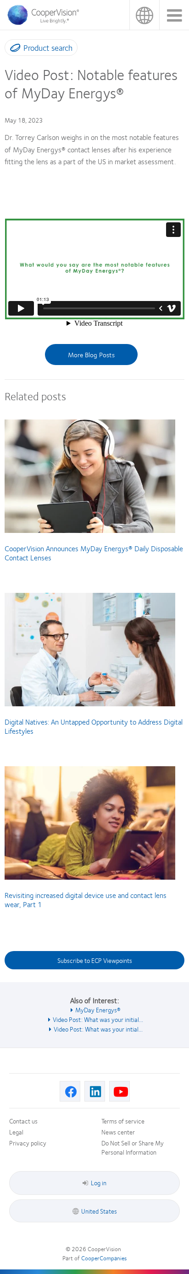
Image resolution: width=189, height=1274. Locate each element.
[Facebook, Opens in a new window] (70, 1091)
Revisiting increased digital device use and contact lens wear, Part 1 (86, 899)
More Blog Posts (91, 354)
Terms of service (123, 1121)
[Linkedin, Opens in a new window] (94, 1091)
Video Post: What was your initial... (98, 1019)
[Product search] (13, 49)
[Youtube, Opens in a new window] (119, 1091)
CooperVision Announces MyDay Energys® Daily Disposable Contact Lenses (94, 553)
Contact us (23, 1121)
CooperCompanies (104, 1258)
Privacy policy (27, 1143)
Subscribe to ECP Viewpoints (94, 960)
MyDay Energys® (98, 1010)
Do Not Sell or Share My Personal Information (132, 1147)
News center (118, 1132)
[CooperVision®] (46, 22)
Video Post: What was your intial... (98, 1029)
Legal (16, 1132)
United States (144, 15)
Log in (98, 1182)
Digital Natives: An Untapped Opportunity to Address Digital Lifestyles (94, 726)
